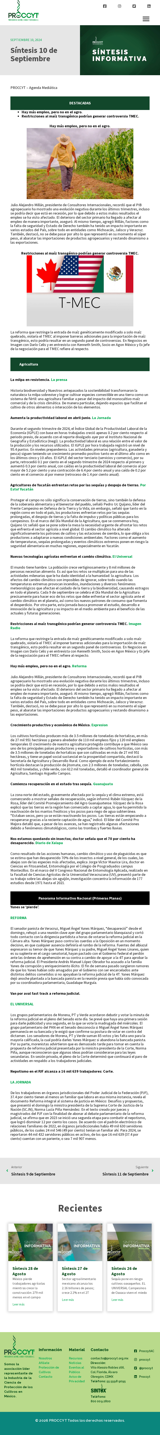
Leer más (18, 1304)
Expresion (99, 724)
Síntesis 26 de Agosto (124, 1271)
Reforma (79, 666)
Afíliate (44, 1363)
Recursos (75, 1358)
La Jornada (101, 417)
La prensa (58, 379)
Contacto (45, 1376)
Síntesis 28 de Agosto (25, 1271)
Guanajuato (103, 783)
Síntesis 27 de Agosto (75, 1271)
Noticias (75, 1363)
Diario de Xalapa (49, 842)
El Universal (122, 556)
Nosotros (45, 1358)
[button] (146, 18)
